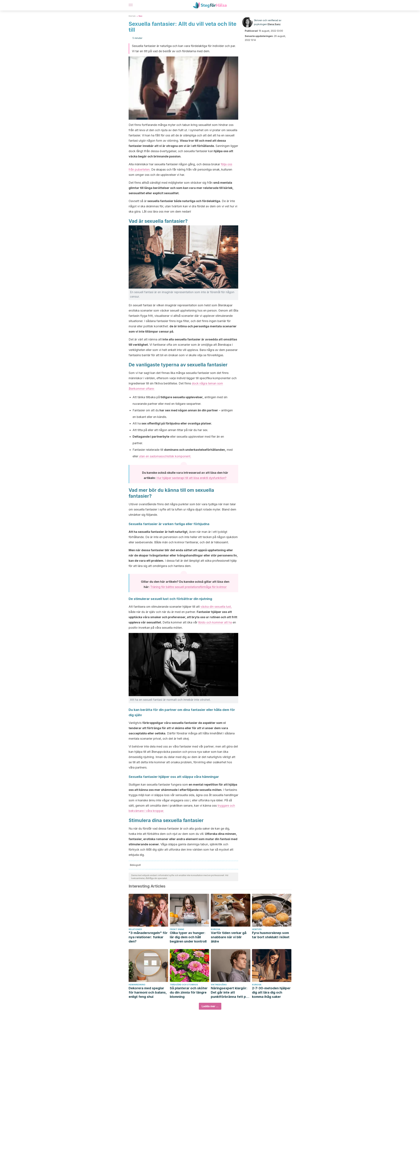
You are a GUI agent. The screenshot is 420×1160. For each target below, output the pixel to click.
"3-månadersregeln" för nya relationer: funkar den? (148, 937)
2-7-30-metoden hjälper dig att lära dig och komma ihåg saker (271, 992)
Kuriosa (215, 929)
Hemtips (257, 929)
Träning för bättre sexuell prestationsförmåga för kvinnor (188, 587)
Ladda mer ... (210, 1006)
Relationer (135, 929)
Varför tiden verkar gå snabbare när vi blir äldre (228, 937)
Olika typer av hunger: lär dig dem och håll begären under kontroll (188, 937)
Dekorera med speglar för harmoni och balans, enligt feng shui (148, 992)
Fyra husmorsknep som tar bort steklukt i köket (270, 935)
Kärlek (132, 16)
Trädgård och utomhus (184, 984)
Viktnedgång (219, 984)
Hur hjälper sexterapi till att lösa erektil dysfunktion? (191, 478)
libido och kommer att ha (215, 622)
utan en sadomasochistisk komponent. (164, 456)
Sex (140, 16)
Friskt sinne (177, 929)
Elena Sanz (274, 24)
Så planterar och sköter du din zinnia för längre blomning (189, 992)
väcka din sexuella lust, (216, 606)
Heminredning (137, 984)
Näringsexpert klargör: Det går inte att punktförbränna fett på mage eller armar (229, 992)
